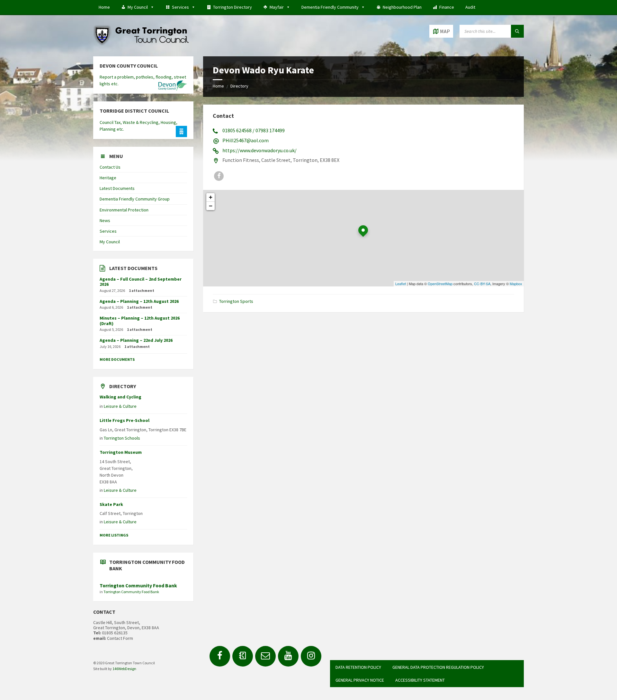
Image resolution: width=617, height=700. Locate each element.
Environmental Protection (124, 210)
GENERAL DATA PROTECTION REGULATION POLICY (438, 667)
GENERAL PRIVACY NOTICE (359, 680)
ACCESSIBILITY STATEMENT (420, 680)
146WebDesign (124, 668)
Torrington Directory (232, 7)
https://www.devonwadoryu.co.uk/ (259, 150)
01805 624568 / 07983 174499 (253, 130)
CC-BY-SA (482, 283)
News (105, 220)
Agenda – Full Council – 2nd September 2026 (141, 281)
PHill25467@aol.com (245, 140)
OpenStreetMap (440, 283)
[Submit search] (517, 31)
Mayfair (277, 7)
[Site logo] (141, 44)
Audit (470, 7)
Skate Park (111, 504)
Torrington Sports (236, 301)
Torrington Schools (122, 438)
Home (104, 7)
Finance (446, 7)
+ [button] (210, 197)
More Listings (114, 535)
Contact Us (110, 167)
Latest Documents (117, 188)
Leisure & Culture (120, 406)
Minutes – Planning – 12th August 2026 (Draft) (140, 320)
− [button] (210, 205)
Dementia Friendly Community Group (135, 199)
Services (180, 7)
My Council (138, 7)
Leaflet (400, 283)
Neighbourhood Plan (402, 7)
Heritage (108, 178)
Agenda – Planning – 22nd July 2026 (136, 340)
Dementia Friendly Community (330, 7)
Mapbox (516, 283)
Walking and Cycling (120, 397)
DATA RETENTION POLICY (358, 667)
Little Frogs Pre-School (124, 420)
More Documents (117, 359)
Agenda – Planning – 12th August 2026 (139, 301)
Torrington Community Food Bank (138, 586)
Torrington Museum (121, 452)
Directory (239, 86)
